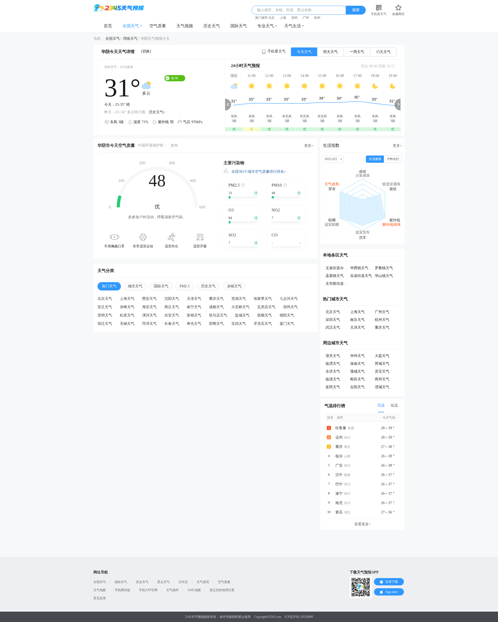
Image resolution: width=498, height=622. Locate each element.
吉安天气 (171, 315)
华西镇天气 (359, 268)
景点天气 (163, 582)
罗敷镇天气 (384, 268)
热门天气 (109, 286)
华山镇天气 (384, 276)
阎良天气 (357, 379)
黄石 (339, 512)
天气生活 (292, 26)
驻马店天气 (218, 315)
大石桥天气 (240, 307)
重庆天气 (216, 299)
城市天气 (135, 286)
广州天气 (382, 312)
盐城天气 (242, 315)
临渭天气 (333, 364)
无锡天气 (127, 324)
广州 (306, 17)
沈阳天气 (171, 299)
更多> (309, 146)
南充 (339, 503)
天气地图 (99, 590)
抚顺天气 (264, 315)
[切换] (146, 51)
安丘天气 (105, 307)
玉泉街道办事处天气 (342, 268)
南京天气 (357, 320)
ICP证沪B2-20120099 (299, 617)
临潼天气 (333, 379)
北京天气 (105, 299)
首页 (108, 26)
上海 (283, 17)
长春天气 (171, 324)
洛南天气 (357, 364)
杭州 (317, 17)
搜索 (355, 10)
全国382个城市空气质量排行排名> (258, 172)
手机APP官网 (148, 590)
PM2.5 (185, 286)
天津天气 (194, 299)
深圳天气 (333, 320)
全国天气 (130, 26)
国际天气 (238, 26)
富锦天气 (194, 315)
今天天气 (304, 52)
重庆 (339, 447)
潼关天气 (333, 356)
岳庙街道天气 (361, 276)
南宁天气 (194, 307)
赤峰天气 (127, 307)
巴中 (339, 484)
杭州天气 (382, 320)
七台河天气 (289, 299)
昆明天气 (105, 315)
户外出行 (393, 159)
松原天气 (127, 315)
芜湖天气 (238, 299)
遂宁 (339, 493)
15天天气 (383, 52)
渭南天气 (130, 39)
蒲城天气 (357, 371)
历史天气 (211, 26)
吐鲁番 (340, 428)
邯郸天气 (216, 324)
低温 (394, 405)
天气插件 (172, 590)
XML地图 (194, 590)
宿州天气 (290, 307)
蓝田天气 (333, 387)
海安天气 (149, 307)
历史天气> (157, 112)
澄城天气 (382, 387)
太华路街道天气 (338, 284)
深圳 (294, 17)
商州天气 (382, 379)
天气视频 (184, 26)
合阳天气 (357, 387)
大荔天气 (382, 356)
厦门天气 (287, 324)
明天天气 (330, 52)
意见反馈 (99, 598)
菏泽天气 (149, 324)
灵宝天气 (382, 371)
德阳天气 (287, 315)
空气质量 (157, 26)
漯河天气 (149, 315)
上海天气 (127, 299)
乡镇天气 (234, 286)
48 (174, 78)
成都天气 (216, 307)
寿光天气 (194, 324)
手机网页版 (122, 590)
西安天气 (149, 299)
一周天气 (357, 52)
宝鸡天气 (238, 324)
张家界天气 (263, 299)
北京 (271, 17)
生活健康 (375, 159)
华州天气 (357, 356)
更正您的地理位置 (222, 590)
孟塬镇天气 (335, 276)
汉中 (339, 475)
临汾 (339, 456)
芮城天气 (382, 364)
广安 (339, 465)
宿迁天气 (105, 324)
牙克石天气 (263, 324)
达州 (339, 437)
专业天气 (265, 26)
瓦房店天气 (266, 307)
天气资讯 (203, 582)
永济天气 (333, 371)
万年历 (183, 582)
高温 (381, 405)
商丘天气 (171, 307)
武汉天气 (333, 327)
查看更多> (362, 524)
